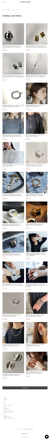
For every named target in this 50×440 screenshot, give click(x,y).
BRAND (5, 399)
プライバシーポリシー (8, 410)
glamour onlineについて (8, 405)
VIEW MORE (25, 387)
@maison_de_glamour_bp (9, 418)
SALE (5, 401)
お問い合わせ (6, 408)
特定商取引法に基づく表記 (28, 429)
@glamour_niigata (7, 416)
